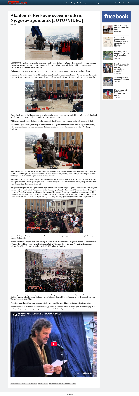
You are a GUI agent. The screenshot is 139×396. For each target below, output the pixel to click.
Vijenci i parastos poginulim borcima (121, 78)
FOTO (23, 384)
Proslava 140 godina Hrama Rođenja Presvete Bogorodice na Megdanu (121, 41)
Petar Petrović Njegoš (56, 384)
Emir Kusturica (15, 384)
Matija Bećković (32, 384)
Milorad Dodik (43, 384)
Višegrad (74, 3)
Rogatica (99, 3)
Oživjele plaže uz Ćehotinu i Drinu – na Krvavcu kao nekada (121, 54)
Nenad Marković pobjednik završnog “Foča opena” (120, 92)
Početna (66, 3)
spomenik (67, 384)
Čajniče (108, 3)
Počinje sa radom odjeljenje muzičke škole (121, 27)
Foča (92, 3)
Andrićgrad (84, 3)
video (74, 384)
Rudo (115, 3)
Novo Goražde (124, 3)
